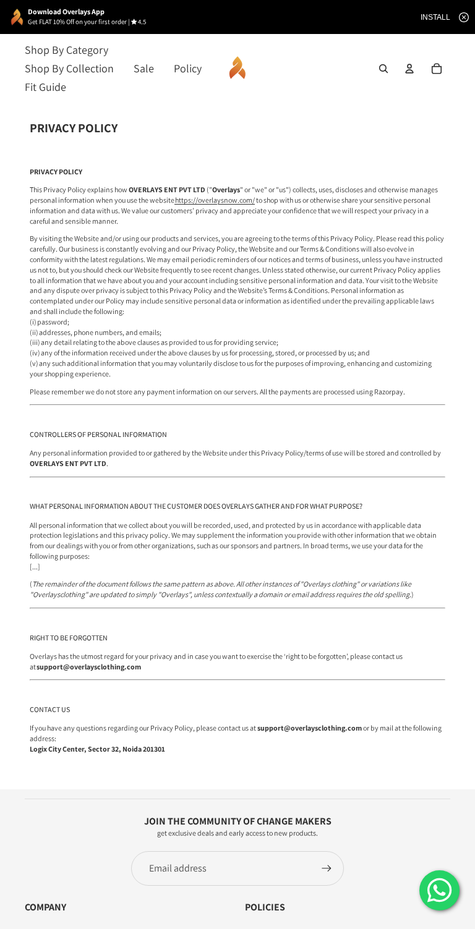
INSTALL (435, 17)
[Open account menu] (409, 68)
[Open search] (383, 68)
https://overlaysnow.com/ (214, 200)
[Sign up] (326, 868)
